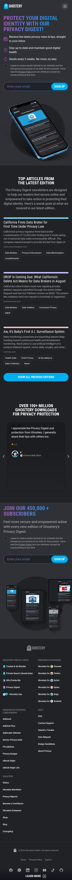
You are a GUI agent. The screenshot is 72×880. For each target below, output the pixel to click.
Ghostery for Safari (48, 680)
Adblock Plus (9, 726)
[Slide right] (68, 456)
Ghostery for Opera (48, 687)
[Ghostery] (13, 6)
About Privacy (44, 751)
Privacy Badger (10, 754)
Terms (23, 860)
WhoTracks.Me (13, 680)
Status (6, 782)
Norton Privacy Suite (12, 740)
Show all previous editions (36, 377)
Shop (5, 817)
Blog (5, 824)
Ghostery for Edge (48, 694)
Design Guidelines (46, 744)
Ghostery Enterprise (12, 810)
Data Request (44, 737)
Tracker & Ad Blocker (16, 666)
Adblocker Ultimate (12, 733)
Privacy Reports (10, 796)
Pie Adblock (8, 747)
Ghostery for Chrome (49, 666)
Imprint (48, 860)
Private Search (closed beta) (19, 673)
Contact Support (46, 723)
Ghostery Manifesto (12, 789)
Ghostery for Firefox (49, 673)
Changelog (8, 831)
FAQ (40, 716)
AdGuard (7, 719)
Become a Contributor (13, 803)
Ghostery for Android (49, 701)
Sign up (59, 86)
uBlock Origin (9, 761)
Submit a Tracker (46, 730)
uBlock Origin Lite (11, 768)
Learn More (33, 876)
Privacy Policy (25, 72)
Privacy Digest (13, 687)
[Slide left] (3, 456)
